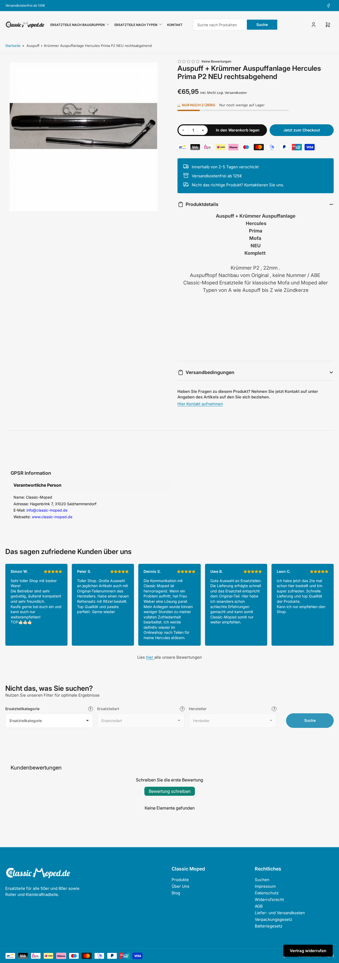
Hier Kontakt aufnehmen (200, 403)
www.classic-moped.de (52, 517)
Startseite (13, 45)
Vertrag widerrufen (308, 950)
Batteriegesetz (268, 926)
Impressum (265, 886)
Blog (176, 892)
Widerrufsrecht (269, 899)
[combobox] (235, 24)
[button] (188, 61)
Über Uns (180, 886)
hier (150, 657)
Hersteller (198, 708)
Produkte (180, 879)
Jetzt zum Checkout (301, 130)
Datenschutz (267, 892)
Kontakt (174, 25)
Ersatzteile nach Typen (135, 25)
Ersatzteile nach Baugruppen (77, 25)
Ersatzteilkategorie (22, 708)
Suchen (262, 879)
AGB (259, 906)
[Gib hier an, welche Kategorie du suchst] (90, 708)
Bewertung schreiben (169, 791)
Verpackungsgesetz (273, 919)
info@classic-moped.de (47, 510)
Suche (262, 24)
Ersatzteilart (108, 708)
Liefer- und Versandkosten (280, 912)
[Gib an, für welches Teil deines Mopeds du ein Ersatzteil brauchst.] (182, 708)
